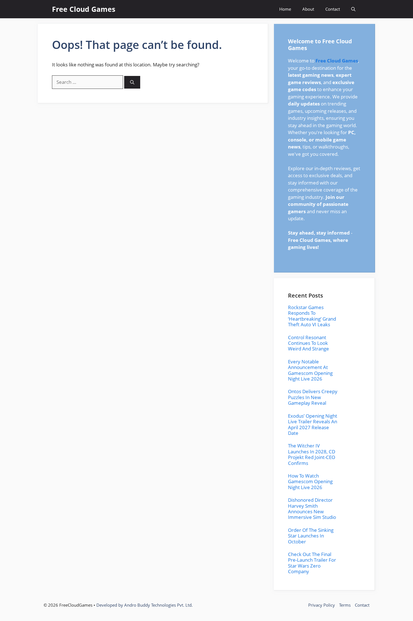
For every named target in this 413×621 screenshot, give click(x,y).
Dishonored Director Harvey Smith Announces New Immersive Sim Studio (312, 508)
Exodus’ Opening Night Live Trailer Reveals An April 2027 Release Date (312, 424)
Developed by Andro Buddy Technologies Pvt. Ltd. (144, 605)
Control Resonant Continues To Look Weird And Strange (308, 343)
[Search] (132, 82)
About (308, 9)
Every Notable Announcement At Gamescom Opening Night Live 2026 (310, 370)
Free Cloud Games (83, 9)
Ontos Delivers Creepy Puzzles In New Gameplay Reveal (312, 397)
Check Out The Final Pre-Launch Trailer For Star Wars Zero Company (312, 563)
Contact (332, 9)
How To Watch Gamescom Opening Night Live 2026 (310, 481)
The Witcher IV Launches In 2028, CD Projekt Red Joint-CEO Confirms (311, 454)
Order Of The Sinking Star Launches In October (310, 536)
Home (285, 9)
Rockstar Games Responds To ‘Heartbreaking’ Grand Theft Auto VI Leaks (312, 316)
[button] (353, 9)
